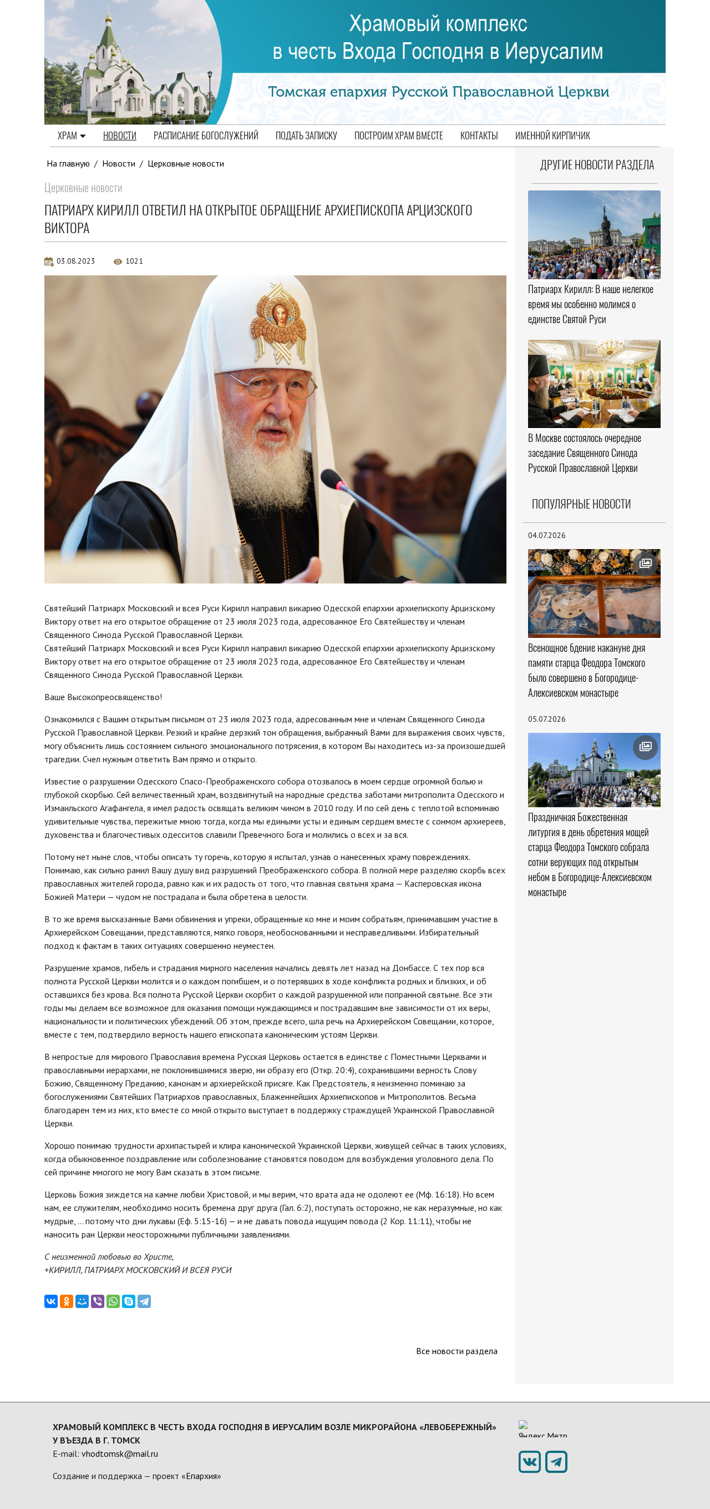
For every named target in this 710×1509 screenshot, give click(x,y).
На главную (68, 163)
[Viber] (97, 1301)
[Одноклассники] (66, 1301)
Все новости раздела (457, 1350)
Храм (67, 135)
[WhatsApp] (113, 1301)
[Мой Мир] (82, 1301)
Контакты (479, 135)
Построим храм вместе (398, 135)
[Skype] (128, 1301)
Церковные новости (186, 163)
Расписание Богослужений (206, 135)
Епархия (201, 1475)
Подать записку (306, 135)
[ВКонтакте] (51, 1301)
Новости (119, 135)
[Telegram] (144, 1301)
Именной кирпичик (552, 135)
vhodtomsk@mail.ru (120, 1453)
